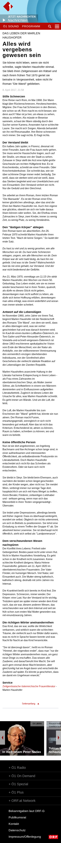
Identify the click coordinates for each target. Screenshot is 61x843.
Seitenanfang (28, 703)
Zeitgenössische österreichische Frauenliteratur (29, 686)
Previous (2, 738)
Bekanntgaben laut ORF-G (27, 811)
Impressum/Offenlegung (25, 836)
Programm (31, 26)
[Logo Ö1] (8, 6)
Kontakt (14, 823)
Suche (49, 26)
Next (58, 738)
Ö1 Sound (11, 26)
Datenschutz (17, 830)
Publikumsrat (17, 817)
